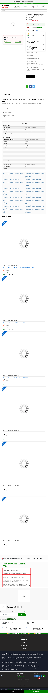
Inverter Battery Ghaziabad (21, 663)
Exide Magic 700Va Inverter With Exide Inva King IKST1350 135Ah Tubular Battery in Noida (13, 211)
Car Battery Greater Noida (8, 655)
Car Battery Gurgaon (20, 655)
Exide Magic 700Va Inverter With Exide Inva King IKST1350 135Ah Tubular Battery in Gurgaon (13, 193)
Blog (36, 633)
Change (37, 30)
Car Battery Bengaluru (7, 654)
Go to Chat (18, 41)
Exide (30, 20)
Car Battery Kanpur (30, 655)
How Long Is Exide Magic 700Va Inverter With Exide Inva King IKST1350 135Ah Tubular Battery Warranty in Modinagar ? (15, 585)
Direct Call (8, 41)
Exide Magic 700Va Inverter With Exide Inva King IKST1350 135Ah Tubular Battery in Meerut (35, 202)
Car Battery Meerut (27, 657)
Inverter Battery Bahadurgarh (27, 661)
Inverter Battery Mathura (20, 666)
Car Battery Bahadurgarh (23, 653)
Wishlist (39, 633)
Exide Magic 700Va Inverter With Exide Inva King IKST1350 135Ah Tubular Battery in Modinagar (13, 206)
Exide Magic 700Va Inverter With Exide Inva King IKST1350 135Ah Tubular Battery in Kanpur (35, 193)
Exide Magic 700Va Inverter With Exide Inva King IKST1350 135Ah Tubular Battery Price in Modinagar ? (16, 570)
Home (9, 633)
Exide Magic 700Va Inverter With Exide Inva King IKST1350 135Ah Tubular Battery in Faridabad (35, 184)
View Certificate (36, 20)
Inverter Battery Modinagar (8, 668)
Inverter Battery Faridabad (8, 663)
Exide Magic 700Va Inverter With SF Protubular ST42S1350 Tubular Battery (17, 543)
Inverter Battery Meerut (32, 666)
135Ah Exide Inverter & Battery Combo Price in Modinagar (14, 573)
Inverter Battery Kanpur (20, 665)
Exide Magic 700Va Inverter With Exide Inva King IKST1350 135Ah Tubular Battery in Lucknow (35, 197)
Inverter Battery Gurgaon (8, 665)
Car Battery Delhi (17, 654)
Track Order (25, 633)
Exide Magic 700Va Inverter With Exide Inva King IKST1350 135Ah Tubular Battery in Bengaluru (35, 179)
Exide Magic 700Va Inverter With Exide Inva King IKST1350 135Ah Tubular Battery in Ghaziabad (13, 188)
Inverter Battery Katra (31, 665)
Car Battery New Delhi (7, 658)
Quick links (24, 636)
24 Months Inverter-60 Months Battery (11, 430)
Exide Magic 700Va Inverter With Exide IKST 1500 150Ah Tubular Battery (17, 377)
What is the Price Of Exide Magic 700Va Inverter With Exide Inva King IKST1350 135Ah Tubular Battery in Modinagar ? (15, 576)
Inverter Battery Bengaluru (22, 662)
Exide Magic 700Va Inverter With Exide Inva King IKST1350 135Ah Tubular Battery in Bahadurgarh (35, 175)
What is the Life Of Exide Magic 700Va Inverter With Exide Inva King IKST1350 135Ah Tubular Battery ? (15, 581)
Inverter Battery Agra (15, 661)
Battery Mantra (10, 689)
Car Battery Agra (12, 653)
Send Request (22, 614)
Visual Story (31, 633)
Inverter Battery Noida (34, 668)
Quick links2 (24, 639)
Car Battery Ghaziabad (38, 654)
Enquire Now (36, 691)
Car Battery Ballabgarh (35, 653)
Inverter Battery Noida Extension (9, 669)
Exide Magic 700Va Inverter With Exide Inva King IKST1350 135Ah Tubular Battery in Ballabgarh (13, 179)
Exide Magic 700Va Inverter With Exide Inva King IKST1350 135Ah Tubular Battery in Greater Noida (35, 188)
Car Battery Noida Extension (29, 658)
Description (6, 94)
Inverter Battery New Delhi (22, 668)
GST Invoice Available (31, 49)
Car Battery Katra (40, 655)
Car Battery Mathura (17, 657)
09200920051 (18, 1)
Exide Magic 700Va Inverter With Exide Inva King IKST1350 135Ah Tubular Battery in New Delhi (35, 206)
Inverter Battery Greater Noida (35, 663)
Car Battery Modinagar (38, 657)
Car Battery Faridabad (27, 654)
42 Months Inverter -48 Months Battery (11, 485)
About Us (20, 633)
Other (24, 642)
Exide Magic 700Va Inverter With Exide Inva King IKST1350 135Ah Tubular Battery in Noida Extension (35, 211)
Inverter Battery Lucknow (8, 666)
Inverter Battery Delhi (33, 662)
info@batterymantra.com (30, 1)
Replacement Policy (34, 37)
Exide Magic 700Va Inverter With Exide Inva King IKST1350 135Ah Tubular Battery (19, 267)
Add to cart (12, 691)
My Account (24, 645)
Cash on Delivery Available (32, 43)
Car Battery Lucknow (7, 657)
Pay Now (24, 648)
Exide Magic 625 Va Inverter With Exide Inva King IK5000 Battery (15, 322)
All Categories (14, 633)
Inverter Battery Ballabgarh (8, 662)
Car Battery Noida (18, 658)
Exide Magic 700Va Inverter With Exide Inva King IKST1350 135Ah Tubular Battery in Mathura (13, 202)
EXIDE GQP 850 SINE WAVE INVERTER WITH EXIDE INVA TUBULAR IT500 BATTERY (20, 432)
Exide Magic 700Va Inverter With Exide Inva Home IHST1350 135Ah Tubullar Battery (19, 487)
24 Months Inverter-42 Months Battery (11, 265)
